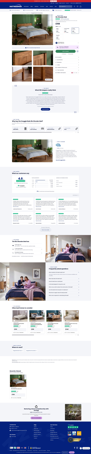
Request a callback (15, 426)
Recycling (52, 430)
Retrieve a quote (37, 434)
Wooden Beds (22, 13)
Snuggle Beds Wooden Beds (31, 350)
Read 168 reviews (66, 18)
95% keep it (64, 54)
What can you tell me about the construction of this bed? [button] (61, 287)
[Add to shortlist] (26, 311)
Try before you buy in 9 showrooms (27, 256)
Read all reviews (45, 109)
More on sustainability (36, 418)
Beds (32, 6)
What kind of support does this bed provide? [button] (58, 292)
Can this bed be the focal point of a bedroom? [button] (58, 289)
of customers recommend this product (45, 191)
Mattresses (26, 6)
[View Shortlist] (77, 6)
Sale (47, 6)
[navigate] (78, 132)
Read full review (16, 206)
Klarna (51, 426)
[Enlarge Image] (33, 30)
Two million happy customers (43, 10)
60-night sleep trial (57, 10)
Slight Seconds (62, 3)
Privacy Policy (35, 450)
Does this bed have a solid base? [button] (55, 281)
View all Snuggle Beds (61, 160)
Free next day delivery (15, 10)
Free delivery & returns (16, 256)
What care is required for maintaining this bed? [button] (59, 295)
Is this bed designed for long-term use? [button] (57, 284)
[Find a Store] (74, 6)
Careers (35, 438)
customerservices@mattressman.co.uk (19, 430)
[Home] (16, 6)
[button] (67, 57)
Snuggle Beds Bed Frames (17, 350)
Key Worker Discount (54, 436)
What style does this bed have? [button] (55, 278)
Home (13, 13)
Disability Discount (53, 434)
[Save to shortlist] (77, 51)
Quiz (56, 6)
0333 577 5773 (14, 428)
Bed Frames (17, 13)
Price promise (70, 54)
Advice (35, 426)
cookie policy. (58, 452)
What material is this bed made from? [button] (57, 272)
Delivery (56, 3)
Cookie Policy (29, 450)
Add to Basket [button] (65, 51)
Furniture (42, 6)
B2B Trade (52, 3)
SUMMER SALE (37, 1)
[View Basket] (80, 6)
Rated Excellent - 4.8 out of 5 (76, 10)
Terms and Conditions (42, 450)
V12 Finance (52, 428)
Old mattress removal (29, 10)
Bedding (36, 6)
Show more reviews (45, 229)
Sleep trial (36, 428)
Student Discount (53, 432)
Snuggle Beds (27, 13)
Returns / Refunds (37, 432)
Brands (51, 6)
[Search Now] (60, 6)
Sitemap (48, 450)
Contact (67, 3)
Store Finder (13, 436)
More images (49, 79)
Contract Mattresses (54, 438)
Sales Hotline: (76, 3)
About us (35, 436)
